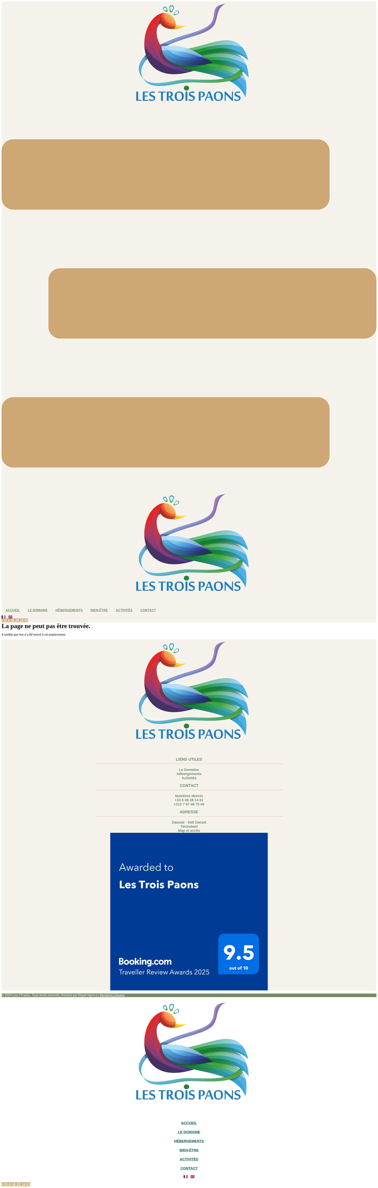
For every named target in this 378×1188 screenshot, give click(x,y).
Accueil (13, 610)
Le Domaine (38, 610)
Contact (148, 610)
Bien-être (99, 610)
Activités (124, 610)
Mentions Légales (112, 995)
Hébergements (69, 610)
